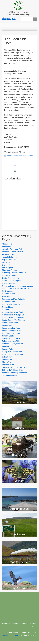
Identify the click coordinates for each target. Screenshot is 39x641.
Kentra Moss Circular (10, 323)
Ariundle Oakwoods (9, 257)
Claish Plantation (8, 283)
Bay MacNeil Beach (9, 260)
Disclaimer (24, 624)
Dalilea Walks (7, 291)
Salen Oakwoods (8, 357)
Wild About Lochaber (19, 12)
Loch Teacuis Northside (11, 333)
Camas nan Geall (9, 275)
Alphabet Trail (7, 244)
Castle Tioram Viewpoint (11, 281)
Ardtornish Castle (8, 254)
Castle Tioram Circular (10, 278)
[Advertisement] (19, 606)
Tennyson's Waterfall (10, 375)
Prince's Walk (7, 349)
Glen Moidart (7, 310)
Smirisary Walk (8, 365)
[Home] (19, 5)
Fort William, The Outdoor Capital (20, 438)
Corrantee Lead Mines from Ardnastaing (17, 286)
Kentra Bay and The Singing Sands (15, 320)
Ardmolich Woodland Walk (12, 249)
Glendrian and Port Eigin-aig (13, 315)
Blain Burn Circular (9, 270)
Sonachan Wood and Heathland (14, 367)
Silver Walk (6, 362)
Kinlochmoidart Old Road (12, 331)
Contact (15, 624)
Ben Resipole (7, 267)
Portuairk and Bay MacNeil (12, 344)
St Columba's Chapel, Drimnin (13, 370)
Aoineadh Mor (7, 246)
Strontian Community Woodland (14, 373)
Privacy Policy (33, 625)
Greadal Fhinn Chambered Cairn (14, 317)
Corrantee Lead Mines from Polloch (15, 289)
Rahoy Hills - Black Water (12, 352)
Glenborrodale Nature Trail (12, 312)
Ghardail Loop (7, 307)
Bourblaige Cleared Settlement (14, 273)
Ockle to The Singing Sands (13, 338)
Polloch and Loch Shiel (11, 341)
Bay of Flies (6, 262)
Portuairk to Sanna (9, 346)
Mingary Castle (8, 336)
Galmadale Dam (8, 302)
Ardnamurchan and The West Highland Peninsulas (19, 491)
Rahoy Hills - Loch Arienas (12, 354)
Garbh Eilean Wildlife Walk (12, 304)
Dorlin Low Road (8, 294)
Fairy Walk (6, 296)
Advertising (6, 624)
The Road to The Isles (19, 543)
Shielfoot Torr (7, 359)
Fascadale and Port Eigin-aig (13, 299)
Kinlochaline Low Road (11, 328)
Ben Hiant (6, 265)
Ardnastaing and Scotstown (12, 252)
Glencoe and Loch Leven (19, 383)
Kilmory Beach (7, 325)
